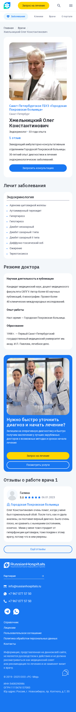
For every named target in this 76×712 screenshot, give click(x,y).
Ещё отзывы (38, 549)
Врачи (52, 16)
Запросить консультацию (38, 168)
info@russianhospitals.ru (24, 586)
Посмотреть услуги (38, 464)
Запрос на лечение (33, 5)
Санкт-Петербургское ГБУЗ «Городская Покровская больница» (38, 107)
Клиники (38, 16)
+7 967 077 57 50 (19, 593)
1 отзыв (15, 138)
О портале (67, 16)
